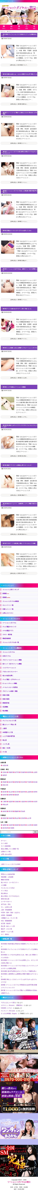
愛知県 (17, 795)
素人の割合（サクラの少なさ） (10, 896)
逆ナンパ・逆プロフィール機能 (12, 663)
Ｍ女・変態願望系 (6, 921)
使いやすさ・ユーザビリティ (10, 882)
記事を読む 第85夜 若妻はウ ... (19, 260)
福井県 (23, 792)
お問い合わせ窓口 (6, 854)
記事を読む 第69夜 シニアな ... (19, 417)
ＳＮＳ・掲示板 (7, 634)
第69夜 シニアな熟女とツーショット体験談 (14, 387)
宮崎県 (35, 825)
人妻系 (5, 728)
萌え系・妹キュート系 (8, 926)
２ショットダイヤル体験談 (11, 601)
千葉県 (29, 782)
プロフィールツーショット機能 (12, 660)
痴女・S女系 (6, 748)
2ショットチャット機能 (10, 683)
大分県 (29, 825)
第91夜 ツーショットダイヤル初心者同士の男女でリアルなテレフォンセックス (20, 152)
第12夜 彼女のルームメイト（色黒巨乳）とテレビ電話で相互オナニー (20, 504)
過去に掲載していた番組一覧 (10, 849)
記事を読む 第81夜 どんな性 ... (19, 378)
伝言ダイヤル (7, 656)
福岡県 (5, 825)
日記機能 (5, 706)
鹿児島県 (5, 828)
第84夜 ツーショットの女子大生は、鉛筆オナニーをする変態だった (20, 269)
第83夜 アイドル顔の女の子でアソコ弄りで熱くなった (17, 308)
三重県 (5, 801)
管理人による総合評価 (8, 874)
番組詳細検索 (7, 638)
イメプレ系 (6, 744)
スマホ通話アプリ (8, 630)
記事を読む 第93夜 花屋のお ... (19, 104)
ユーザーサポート (6, 901)
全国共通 (5, 765)
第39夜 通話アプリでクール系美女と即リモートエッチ (17, 465)
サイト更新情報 (6, 846)
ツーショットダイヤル (9, 622)
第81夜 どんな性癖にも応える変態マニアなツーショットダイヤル (20, 348)
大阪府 (23, 801)
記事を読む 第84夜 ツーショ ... (19, 299)
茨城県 (5, 782)
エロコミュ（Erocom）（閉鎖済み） (12, 1005)
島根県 (11, 818)
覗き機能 (5, 710)
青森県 (11, 772)
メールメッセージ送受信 (10, 687)
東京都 (35, 782)
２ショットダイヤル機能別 (12, 648)
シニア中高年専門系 (9, 736)
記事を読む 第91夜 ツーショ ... (19, 182)
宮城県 (23, 772)
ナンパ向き (4, 890)
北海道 (5, 772)
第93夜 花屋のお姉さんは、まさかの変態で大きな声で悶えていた (20, 74)
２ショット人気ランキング (11, 589)
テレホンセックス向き (8, 888)
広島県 (23, 818)
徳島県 (5, 811)
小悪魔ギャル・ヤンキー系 (9, 918)
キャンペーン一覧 (8, 605)
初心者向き (4, 893)
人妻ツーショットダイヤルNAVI (10, 864)
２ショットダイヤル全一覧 (11, 642)
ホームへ (3, 840)
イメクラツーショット (9, 667)
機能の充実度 (5, 879)
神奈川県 (5, 785)
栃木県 (11, 782)
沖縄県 (12, 828)
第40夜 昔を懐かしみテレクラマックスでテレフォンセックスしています (20, 426)
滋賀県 (11, 801)
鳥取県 (5, 818)
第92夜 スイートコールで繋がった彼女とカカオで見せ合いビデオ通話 (20, 113)
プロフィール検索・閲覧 (10, 691)
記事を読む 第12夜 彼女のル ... (19, 534)
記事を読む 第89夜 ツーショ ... (19, 221)
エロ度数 (3, 885)
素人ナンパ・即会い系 (9, 724)
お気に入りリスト (8, 613)
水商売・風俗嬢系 (6, 915)
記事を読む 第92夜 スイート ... (19, 143)
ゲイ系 (5, 752)
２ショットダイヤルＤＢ (11, 619)
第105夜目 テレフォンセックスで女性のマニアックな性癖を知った (20, 35)
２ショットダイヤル (9, 652)
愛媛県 (17, 811)
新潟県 (5, 792)
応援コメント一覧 (8, 609)
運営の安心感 (5, 899)
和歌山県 (5, 804)
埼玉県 (23, 782)
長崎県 (17, 825)
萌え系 (5, 740)
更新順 (6, 597)
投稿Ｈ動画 (6, 699)
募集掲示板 (6, 703)
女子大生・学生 (6, 904)
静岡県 (11, 795)
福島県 (5, 775)
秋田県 (29, 772)
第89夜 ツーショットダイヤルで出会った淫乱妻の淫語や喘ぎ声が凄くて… (20, 191)
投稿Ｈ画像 (6, 695)
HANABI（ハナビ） (7, 1008)
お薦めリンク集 (6, 851)
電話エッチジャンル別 (10, 716)
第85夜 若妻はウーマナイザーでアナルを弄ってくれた (17, 230)
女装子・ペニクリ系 (7, 931)
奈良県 (35, 801)
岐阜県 (5, 795)
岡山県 (17, 818)
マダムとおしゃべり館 (8, 1002)
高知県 (23, 811)
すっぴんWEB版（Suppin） (9, 1013)
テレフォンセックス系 (9, 720)
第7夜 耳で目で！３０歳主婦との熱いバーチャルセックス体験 (19, 543)
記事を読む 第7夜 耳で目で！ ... (19, 573)
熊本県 (23, 825)
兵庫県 (29, 801)
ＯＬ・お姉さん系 (6, 907)
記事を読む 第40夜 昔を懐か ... (19, 456)
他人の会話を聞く (8, 675)
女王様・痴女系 (6, 923)
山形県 (35, 772)
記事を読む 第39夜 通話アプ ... (19, 495)
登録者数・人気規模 (7, 877)
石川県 (17, 792)
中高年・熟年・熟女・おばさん (10, 912)
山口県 (29, 818)
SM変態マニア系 (8, 732)
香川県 (11, 811)
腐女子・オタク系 (6, 929)
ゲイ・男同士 (5, 934)
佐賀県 (11, 825)
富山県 (11, 792)
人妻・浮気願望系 (6, 910)
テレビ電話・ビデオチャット (11, 679)
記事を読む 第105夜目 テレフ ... (19, 65)
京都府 (17, 801)
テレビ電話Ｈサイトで (9, 626)
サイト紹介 (4, 843)
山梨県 (29, 792)
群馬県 (17, 782)
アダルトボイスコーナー (10, 671)
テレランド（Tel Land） (8, 1011)
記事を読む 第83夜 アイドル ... (19, 338)
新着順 (6, 593)
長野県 (35, 792)
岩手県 (17, 772)
